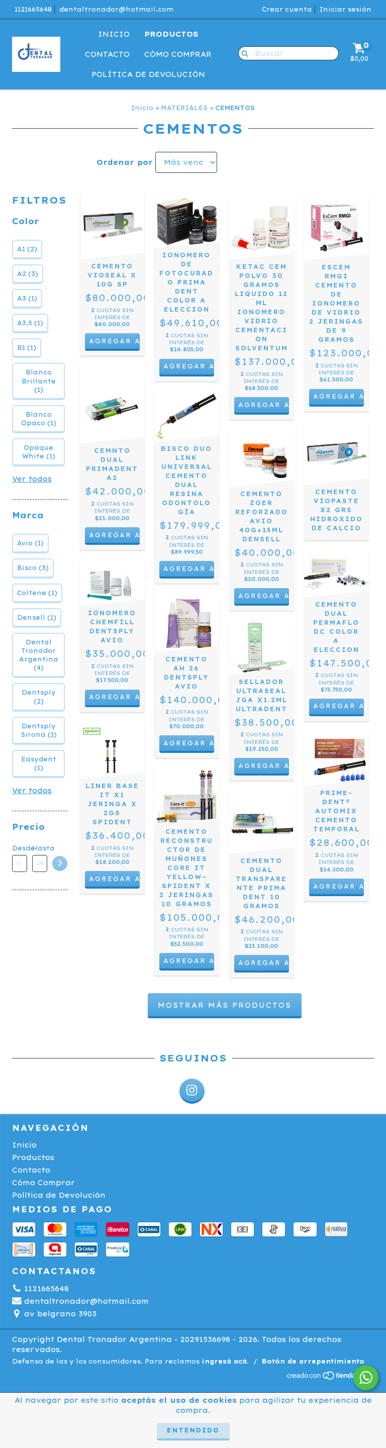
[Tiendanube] (330, 1378)
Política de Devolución (148, 74)
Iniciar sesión (345, 9)
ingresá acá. (225, 1361)
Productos (171, 34)
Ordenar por (124, 162)
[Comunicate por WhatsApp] (365, 1377)
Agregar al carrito (188, 366)
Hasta (39, 848)
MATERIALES (184, 108)
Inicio (114, 34)
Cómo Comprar (178, 54)
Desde (19, 848)
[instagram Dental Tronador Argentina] (192, 1091)
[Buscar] (242, 53)
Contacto (107, 54)
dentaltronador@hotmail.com (116, 9)
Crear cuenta (287, 9)
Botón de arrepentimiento (313, 1361)
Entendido (193, 1430)
